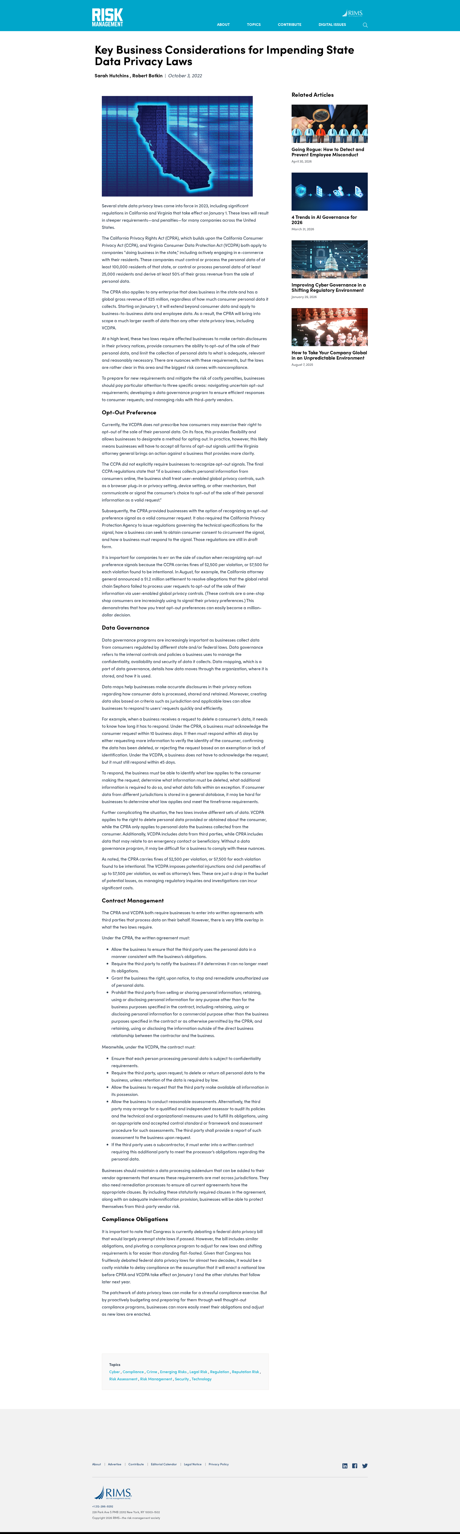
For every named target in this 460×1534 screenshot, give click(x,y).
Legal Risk (198, 1371)
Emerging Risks (173, 1371)
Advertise (114, 1464)
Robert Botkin (147, 75)
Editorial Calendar (164, 1464)
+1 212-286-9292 (102, 1506)
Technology (202, 1379)
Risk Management (156, 1379)
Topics (254, 24)
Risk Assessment (123, 1379)
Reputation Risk (245, 1371)
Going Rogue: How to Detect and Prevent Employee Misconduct (328, 152)
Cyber (114, 1371)
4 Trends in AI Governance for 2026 (324, 219)
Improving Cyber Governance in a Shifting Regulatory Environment (329, 287)
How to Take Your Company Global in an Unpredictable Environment (329, 355)
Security (182, 1379)
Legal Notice (192, 1464)
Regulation (219, 1371)
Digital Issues (332, 24)
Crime (152, 1371)
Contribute (289, 24)
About (223, 24)
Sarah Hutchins (112, 75)
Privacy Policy (219, 1464)
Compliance (133, 1371)
